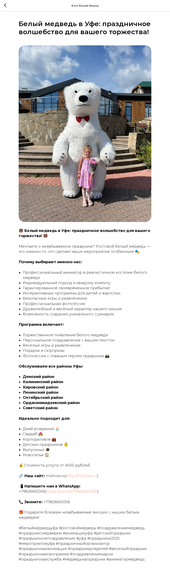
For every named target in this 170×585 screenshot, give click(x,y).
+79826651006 (32, 491)
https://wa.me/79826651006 (71, 491)
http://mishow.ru (82, 476)
